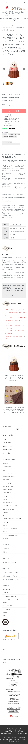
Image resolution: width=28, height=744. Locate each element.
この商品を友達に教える (10, 119)
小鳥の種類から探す (11, 312)
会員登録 (5, 612)
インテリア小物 (18, 25)
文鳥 (19, 312)
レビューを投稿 (8, 116)
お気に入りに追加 (10, 125)
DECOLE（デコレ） (18, 336)
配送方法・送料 (6, 589)
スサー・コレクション (8, 473)
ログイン (5, 615)
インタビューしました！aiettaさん (11, 572)
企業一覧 (8, 336)
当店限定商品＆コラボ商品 (9, 476)
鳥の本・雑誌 (6, 453)
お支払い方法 (6, 593)
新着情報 (5, 602)
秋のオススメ (9, 326)
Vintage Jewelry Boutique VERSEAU (11, 659)
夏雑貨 (10, 19)
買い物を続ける (8, 123)
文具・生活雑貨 (9, 25)
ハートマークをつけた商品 (9, 562)
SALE (4, 515)
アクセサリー (6, 439)
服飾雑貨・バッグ (8, 446)
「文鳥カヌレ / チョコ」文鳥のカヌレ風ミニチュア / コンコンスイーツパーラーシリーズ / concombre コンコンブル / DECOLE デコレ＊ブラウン (13, 378)
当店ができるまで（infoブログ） (11, 576)
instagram (5, 649)
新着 (1, 19)
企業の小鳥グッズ (11, 331)
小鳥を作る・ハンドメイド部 (10, 506)
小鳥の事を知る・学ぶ (8, 502)
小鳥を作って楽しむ (8, 449)
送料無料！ (5, 512)
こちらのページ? (10, 186)
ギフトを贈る (6, 480)
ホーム (3, 25)
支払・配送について (16, 728)
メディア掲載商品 (7, 483)
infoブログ (5, 643)
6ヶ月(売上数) (6, 548)
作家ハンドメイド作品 (8, 486)
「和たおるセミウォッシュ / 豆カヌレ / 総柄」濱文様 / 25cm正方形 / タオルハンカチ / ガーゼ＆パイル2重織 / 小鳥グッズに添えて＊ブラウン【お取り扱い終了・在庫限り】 (13, 411)
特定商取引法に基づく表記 (14, 730)
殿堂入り (5, 532)
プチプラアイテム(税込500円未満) (11, 535)
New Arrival (5, 463)
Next (24, 69)
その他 (4, 662)
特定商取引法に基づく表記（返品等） (13, 118)
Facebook (5, 652)
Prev (4, 69)
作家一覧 (5, 496)
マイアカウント (6, 609)
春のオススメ (9, 320)
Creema (5, 656)
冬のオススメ (9, 318)
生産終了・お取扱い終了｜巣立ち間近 (12, 519)
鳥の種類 (5, 19)
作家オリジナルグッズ (8, 489)
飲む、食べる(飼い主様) (8, 509)
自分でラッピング (7, 525)
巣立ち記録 (5, 538)
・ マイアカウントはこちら (9, 295)
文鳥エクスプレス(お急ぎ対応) (10, 528)
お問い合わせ (20, 731)
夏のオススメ (6, 470)
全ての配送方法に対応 (15, 225)
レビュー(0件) (7, 115)
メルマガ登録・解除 (7, 606)
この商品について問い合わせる (11, 121)
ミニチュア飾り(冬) (20, 318)
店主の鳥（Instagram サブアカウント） (12, 579)
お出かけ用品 (16, 19)
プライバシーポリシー (10, 731)
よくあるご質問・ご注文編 (9, 596)
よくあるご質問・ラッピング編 (10, 599)
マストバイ (23, 19)
